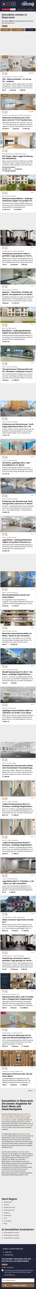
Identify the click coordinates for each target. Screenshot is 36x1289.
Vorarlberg (7, 1221)
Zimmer (11, 1118)
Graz (28, 1126)
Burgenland (8, 1202)
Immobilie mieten (23, 1152)
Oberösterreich (9, 1210)
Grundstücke (6, 1120)
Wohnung (24, 1116)
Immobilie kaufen (23, 1134)
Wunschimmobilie (8, 1171)
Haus (3, 1118)
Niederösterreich (9, 1207)
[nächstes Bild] (34, 63)
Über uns (8, 1252)
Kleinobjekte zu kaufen (11, 1233)
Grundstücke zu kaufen (12, 1238)
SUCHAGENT (5, 29)
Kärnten (6, 1205)
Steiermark (7, 1215)
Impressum (9, 1255)
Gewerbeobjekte (20, 1118)
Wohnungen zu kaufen (11, 1235)
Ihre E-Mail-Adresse (7, 1277)
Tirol (5, 1218)
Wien (5, 1224)
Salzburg (7, 1213)
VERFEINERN (30, 29)
